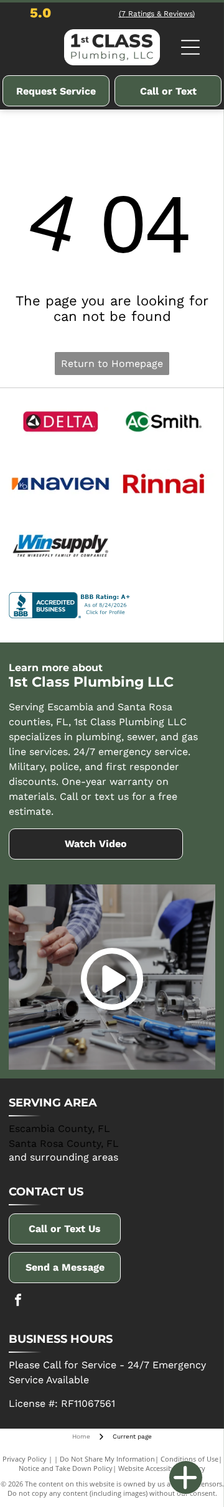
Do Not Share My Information (107, 1458)
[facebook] (18, 1301)
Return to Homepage (112, 363)
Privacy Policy (24, 1458)
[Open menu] (190, 47)
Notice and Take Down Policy (66, 1468)
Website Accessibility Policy (161, 1468)
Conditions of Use (189, 1458)
